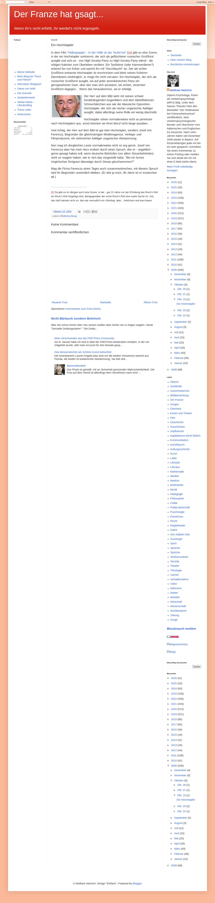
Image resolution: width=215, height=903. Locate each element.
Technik (174, 561)
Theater (174, 565)
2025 (174, 187)
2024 (174, 192)
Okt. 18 (181, 310)
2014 (174, 244)
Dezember (180, 274)
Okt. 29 (181, 289)
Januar (178, 363)
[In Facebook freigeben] (93, 211)
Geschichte (176, 422)
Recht (173, 521)
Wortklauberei (178, 610)
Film (172, 417)
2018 (174, 223)
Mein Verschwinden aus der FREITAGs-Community (84, 338)
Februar (179, 358)
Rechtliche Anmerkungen (184, 64)
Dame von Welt (26, 88)
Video (173, 583)
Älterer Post (150, 302)
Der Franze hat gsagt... (59, 14)
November (180, 279)
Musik (173, 489)
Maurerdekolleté (76, 365)
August (178, 327)
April (177, 347)
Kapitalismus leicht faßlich (185, 435)
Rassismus (176, 516)
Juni (177, 337)
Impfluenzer (177, 431)
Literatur (175, 467)
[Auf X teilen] (90, 211)
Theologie (176, 570)
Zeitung (174, 615)
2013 (174, 249)
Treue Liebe (24, 109)
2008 (174, 369)
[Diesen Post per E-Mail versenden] (84, 211)
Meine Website (26, 72)
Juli (176, 332)
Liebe (173, 458)
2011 (174, 259)
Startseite (105, 302)
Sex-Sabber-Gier (180, 534)
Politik (173, 503)
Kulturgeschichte (180, 449)
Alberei (174, 381)
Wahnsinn (176, 588)
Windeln (175, 597)
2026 (174, 182)
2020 (174, 213)
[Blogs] (171, 651)
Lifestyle (175, 462)
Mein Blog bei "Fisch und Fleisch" (29, 78)
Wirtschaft (176, 601)
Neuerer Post (59, 302)
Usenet (174, 574)
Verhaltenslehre (179, 579)
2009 (174, 269)
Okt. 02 (181, 315)
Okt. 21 (181, 294)
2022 (174, 202)
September (181, 321)
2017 (174, 228)
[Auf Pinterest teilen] (95, 211)
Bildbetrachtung (68, 216)
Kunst (173, 453)
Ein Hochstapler (186, 303)
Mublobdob (176, 485)
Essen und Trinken (181, 413)
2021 (174, 208)
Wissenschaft (178, 606)
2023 (174, 197)
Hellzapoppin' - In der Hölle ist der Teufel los (96, 52)
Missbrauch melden (181, 628)
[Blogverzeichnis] (177, 644)
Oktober (179, 284)
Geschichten (177, 426)
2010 (174, 264)
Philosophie (177, 498)
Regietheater (177, 525)
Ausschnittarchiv (179, 390)
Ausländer (176, 386)
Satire (173, 529)
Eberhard (175, 408)
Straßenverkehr (179, 556)
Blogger (137, 883)
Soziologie (176, 539)
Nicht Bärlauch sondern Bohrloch (76, 318)
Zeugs (174, 619)
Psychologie (177, 512)
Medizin (174, 480)
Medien (174, 476)
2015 (174, 238)
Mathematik (177, 471)
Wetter (174, 592)
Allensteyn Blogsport (29, 84)
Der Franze (176, 399)
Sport (173, 543)
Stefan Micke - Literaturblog (25, 104)
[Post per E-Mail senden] (79, 211)
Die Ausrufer (24, 93)
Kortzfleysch (177, 444)
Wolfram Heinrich (181, 90)
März (177, 352)
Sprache (175, 547)
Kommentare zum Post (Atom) (83, 308)
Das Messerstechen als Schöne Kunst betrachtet (82, 352)
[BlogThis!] (87, 211)
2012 (174, 254)
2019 (174, 218)
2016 (174, 233)
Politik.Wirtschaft (180, 507)
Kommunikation (179, 440)
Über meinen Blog (180, 59)
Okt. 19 (181, 299)
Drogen (174, 404)
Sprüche (175, 552)
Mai (176, 342)
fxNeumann (24, 114)
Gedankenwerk (26, 97)
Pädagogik (176, 494)
